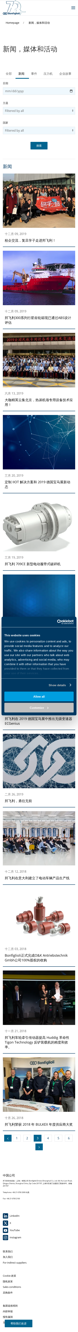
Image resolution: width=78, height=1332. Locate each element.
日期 (5, 83)
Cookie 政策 (9, 1275)
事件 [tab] (34, 74)
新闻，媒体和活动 (39, 22)
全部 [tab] (9, 74)
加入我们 (8, 1257)
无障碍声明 (9, 1322)
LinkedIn (14, 1215)
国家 (5, 122)
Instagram (15, 1237)
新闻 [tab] (21, 74)
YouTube (14, 1230)
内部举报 (8, 1311)
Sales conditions (12, 1287)
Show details (57, 685)
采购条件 (8, 1292)
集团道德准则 (10, 1305)
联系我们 (8, 1251)
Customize (37, 707)
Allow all (39, 696)
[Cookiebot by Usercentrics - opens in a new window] (57, 621)
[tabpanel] (39, 615)
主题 (5, 103)
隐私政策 (8, 1281)
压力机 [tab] (48, 74)
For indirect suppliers (15, 1262)
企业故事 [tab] (65, 74)
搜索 (39, 145)
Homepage (13, 22)
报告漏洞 (8, 1317)
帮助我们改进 (19, 1323)
